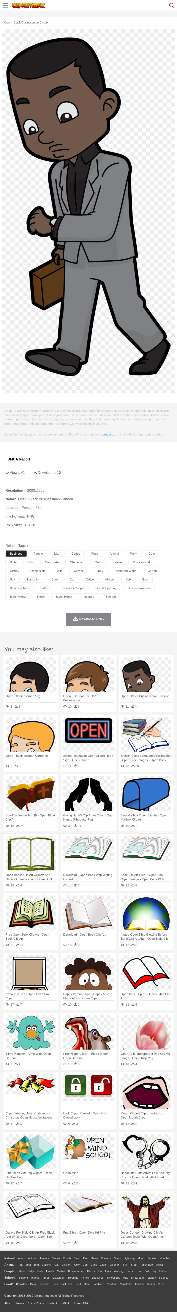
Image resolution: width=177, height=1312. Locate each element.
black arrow (18, 596)
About (8, 1303)
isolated (89, 596)
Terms (20, 1303)
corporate (52, 562)
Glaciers (106, 1258)
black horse (64, 596)
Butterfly (46, 1264)
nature (117, 562)
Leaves (44, 1258)
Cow (77, 1264)
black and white (125, 571)
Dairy (33, 1284)
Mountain (165, 1258)
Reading (73, 1277)
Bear (28, 1264)
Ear (100, 1271)
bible (13, 562)
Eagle (103, 1264)
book (55, 579)
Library (152, 1277)
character (77, 562)
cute (152, 553)
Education (98, 1277)
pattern (45, 588)
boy (154, 1271)
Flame (94, 1258)
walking (118, 1271)
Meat (87, 1284)
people (38, 553)
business (16, 553)
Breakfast (21, 1284)
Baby (31, 1271)
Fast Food (67, 1284)
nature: (9, 1258)
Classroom (58, 1277)
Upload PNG (81, 1303)
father (163, 1271)
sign (145, 579)
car (72, 579)
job (128, 579)
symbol (111, 596)
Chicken (66, 1264)
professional (141, 562)
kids (31, 562)
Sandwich (98, 1284)
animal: (10, 1264)
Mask (22, 1271)
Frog (134, 1264)
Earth (77, 1258)
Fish (125, 1264)
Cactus (56, 1258)
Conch (67, 1258)
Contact (51, 1303)
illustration (33, 579)
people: (10, 1271)
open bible (38, 571)
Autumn (32, 1258)
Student (23, 1277)
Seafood (112, 1284)
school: (10, 1277)
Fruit (78, 1284)
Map (125, 1277)
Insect (159, 1264)
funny (99, 571)
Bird (36, 1264)
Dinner (151, 1284)
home (130, 1271)
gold (98, 562)
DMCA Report (19, 459)
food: (8, 1284)
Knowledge (138, 1277)
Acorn (21, 1258)
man (57, 553)
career (78, 571)
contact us (108, 434)
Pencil (85, 1277)
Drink (55, 1284)
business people (73, 588)
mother (61, 1271)
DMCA (64, 1303)
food (94, 553)
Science (163, 1277)
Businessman (76, 1271)
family (50, 1271)
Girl (147, 1271)
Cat (56, 1264)
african (110, 579)
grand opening (106, 588)
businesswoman (139, 588)
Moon (141, 1258)
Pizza (161, 1284)
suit (12, 579)
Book (46, 1277)
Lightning (129, 1258)
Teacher (35, 1277)
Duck (94, 1264)
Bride (40, 1271)
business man (19, 588)
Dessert (44, 1284)
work (133, 553)
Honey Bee (146, 1264)
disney (14, 571)
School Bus (113, 1277)
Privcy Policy (35, 1303)
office (90, 579)
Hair (139, 1271)
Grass (117, 1258)
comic (75, 553)
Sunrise (151, 1258)
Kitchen (139, 1284)
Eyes (108, 1271)
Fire (85, 1258)
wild (60, 571)
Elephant (115, 1264)
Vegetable (126, 1284)
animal (114, 553)
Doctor (91, 1271)
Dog (85, 1264)
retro (41, 596)
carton (152, 571)
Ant (20, 1264)
